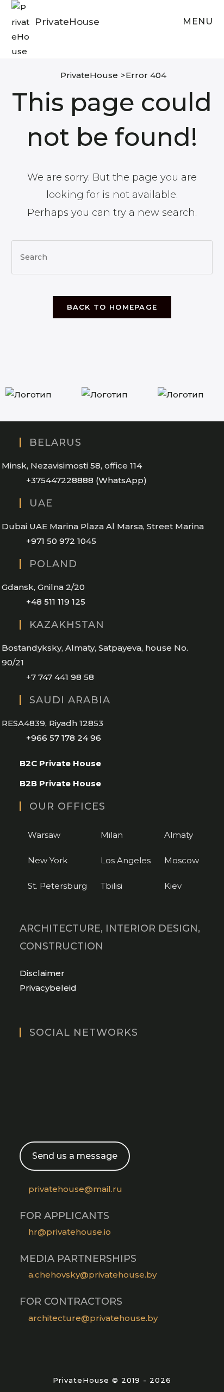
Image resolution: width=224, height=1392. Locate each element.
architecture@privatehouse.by (93, 1318)
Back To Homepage (112, 307)
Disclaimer (42, 973)
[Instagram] (23, 1058)
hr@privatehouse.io (69, 1232)
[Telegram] (23, 1120)
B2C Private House (60, 763)
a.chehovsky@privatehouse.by (92, 1274)
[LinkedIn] (23, 1079)
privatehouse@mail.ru (75, 1189)
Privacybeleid (48, 988)
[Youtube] (23, 1099)
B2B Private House (60, 783)
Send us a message (74, 1156)
